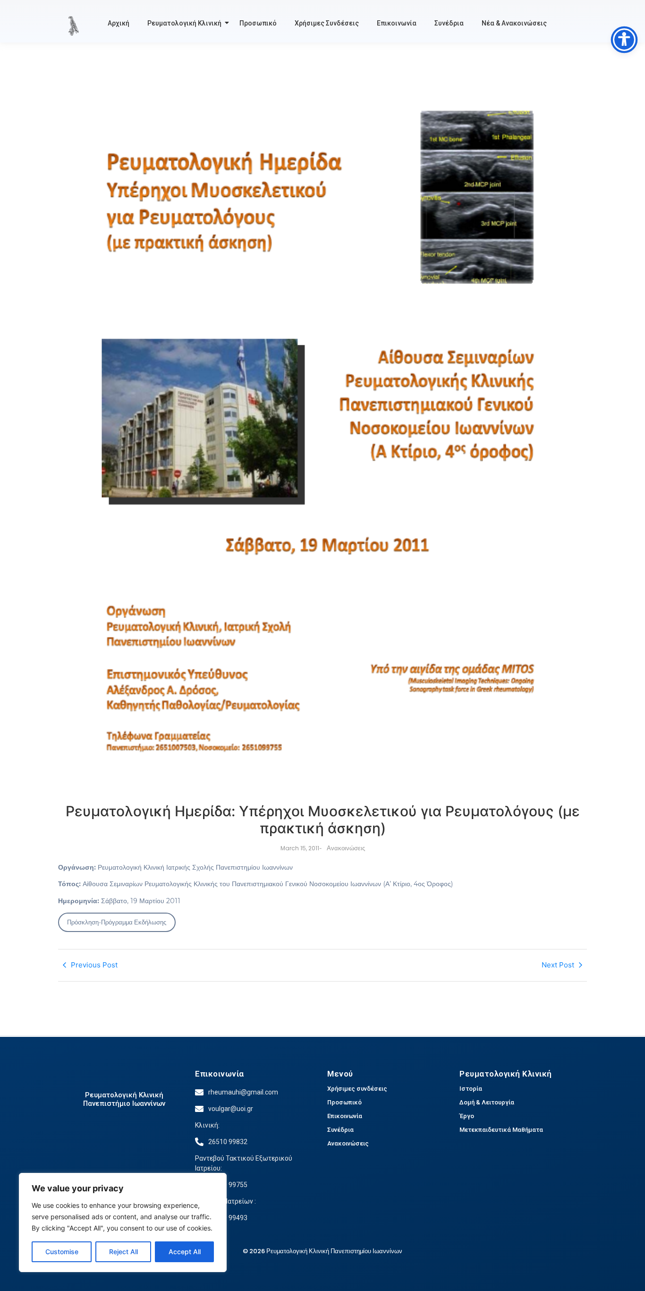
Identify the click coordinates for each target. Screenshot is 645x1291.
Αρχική (118, 23)
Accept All (185, 1252)
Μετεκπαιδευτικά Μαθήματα (501, 1129)
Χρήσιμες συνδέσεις (357, 1088)
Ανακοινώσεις (348, 1143)
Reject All (123, 1252)
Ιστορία (470, 1088)
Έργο (466, 1116)
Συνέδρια (449, 23)
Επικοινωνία (396, 23)
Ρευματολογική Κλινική (184, 23)
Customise (61, 1252)
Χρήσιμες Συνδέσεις (327, 23)
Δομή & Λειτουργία (486, 1102)
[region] (123, 1222)
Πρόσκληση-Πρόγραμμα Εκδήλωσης (116, 922)
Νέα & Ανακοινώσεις (514, 23)
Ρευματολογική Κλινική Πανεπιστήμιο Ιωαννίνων (124, 1099)
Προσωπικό (258, 23)
